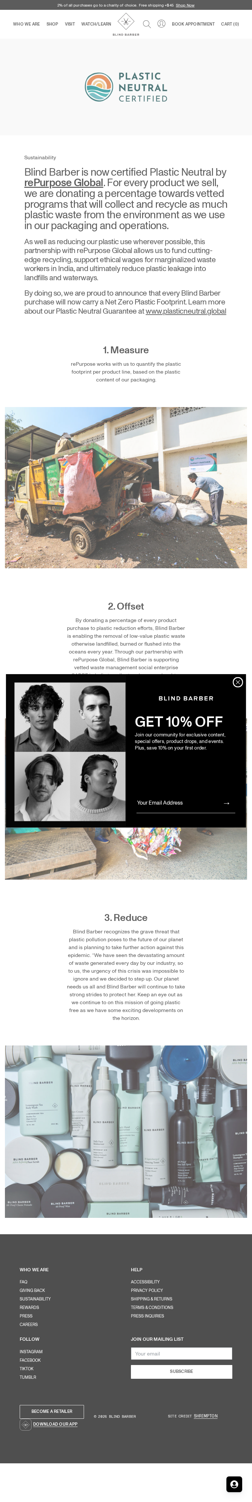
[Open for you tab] (234, 1484)
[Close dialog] (237, 682)
